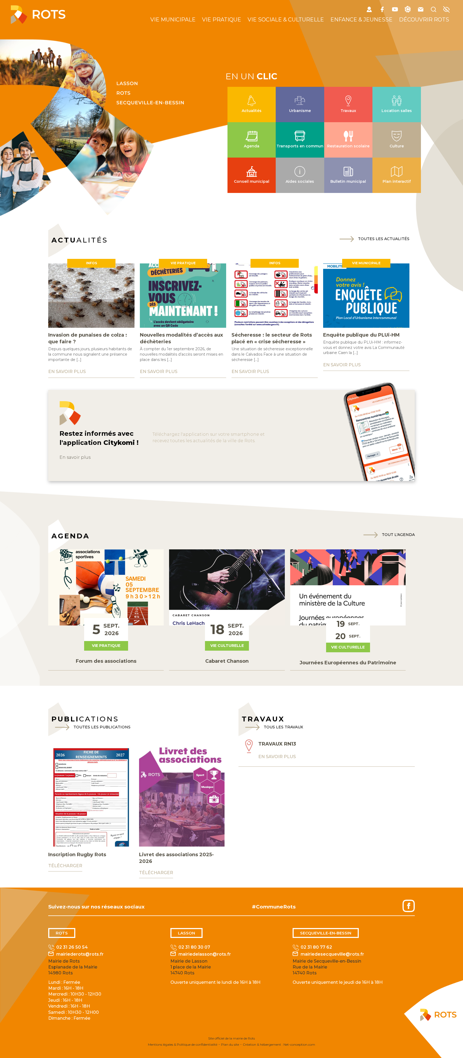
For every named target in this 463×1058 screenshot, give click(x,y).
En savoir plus (75, 457)
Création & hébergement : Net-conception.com (279, 1044)
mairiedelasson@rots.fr (204, 954)
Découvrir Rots (424, 19)
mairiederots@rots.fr (80, 954)
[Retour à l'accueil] (38, 22)
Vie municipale (173, 19)
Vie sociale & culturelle (286, 19)
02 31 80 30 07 (194, 947)
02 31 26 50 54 (72, 947)
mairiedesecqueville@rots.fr (332, 954)
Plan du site (230, 1044)
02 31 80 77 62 (316, 947)
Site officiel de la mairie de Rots (231, 1038)
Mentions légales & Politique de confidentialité (182, 1044)
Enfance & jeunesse (361, 19)
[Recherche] (433, 10)
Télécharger (65, 865)
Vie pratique (221, 19)
